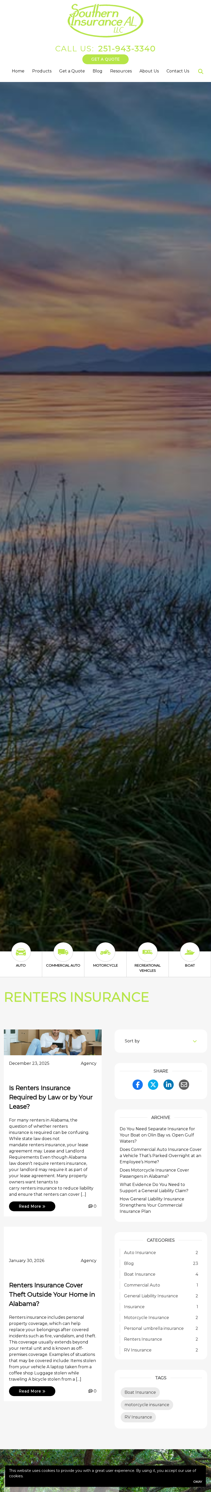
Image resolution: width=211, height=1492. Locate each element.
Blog (97, 71)
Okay (197, 1481)
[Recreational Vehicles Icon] (147, 957)
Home (18, 71)
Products (41, 71)
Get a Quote (105, 59)
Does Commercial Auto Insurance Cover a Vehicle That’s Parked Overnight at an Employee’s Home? (161, 1155)
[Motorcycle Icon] (105, 957)
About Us (149, 71)
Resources (121, 71)
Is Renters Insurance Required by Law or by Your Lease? (51, 1097)
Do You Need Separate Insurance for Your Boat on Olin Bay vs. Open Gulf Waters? (157, 1135)
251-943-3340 (127, 48)
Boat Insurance (140, 1392)
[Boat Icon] (190, 957)
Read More (30, 1206)
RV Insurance (138, 1417)
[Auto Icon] (21, 957)
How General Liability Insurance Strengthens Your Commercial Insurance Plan (152, 1205)
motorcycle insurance (147, 1404)
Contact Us (177, 71)
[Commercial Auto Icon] (63, 957)
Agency (88, 1063)
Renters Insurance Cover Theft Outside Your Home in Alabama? (52, 1294)
